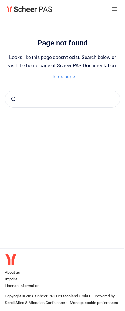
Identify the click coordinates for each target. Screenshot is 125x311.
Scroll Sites (14, 302)
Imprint (11, 279)
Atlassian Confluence (47, 302)
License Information (22, 285)
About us (12, 272)
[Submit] (14, 99)
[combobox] (62, 99)
